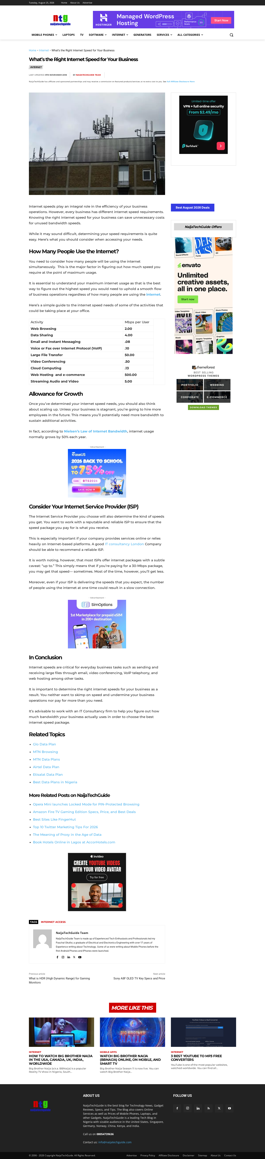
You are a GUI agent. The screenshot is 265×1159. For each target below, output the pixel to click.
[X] (196, 75)
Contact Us (230, 1155)
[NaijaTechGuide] (60, 19)
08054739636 (105, 1134)
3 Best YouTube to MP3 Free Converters (196, 1058)
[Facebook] (187, 75)
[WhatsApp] (214, 75)
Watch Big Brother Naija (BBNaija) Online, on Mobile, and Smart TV (130, 1060)
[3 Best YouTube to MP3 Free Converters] (203, 1032)
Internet (44, 50)
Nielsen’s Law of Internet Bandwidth (95, 431)
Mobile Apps (108, 1052)
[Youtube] (79, 956)
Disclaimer (188, 1155)
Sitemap (202, 1155)
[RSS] (208, 1108)
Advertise (131, 1155)
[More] (232, 75)
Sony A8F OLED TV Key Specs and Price (139, 978)
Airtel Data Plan (46, 767)
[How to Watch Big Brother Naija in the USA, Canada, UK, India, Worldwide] (61, 1032)
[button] (231, 34)
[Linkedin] (223, 75)
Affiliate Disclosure (169, 1155)
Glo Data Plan (44, 744)
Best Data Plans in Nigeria (55, 782)
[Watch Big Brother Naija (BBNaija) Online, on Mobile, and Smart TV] (132, 1032)
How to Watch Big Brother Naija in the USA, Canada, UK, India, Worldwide (60, 1060)
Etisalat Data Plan (48, 774)
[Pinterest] (205, 75)
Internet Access (53, 921)
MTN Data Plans (46, 759)
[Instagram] (62, 956)
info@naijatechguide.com (115, 1142)
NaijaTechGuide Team (88, 75)
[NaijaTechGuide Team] (42, 944)
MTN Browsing (45, 752)
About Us (216, 1155)
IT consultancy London (124, 544)
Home (32, 50)
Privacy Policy (147, 1155)
